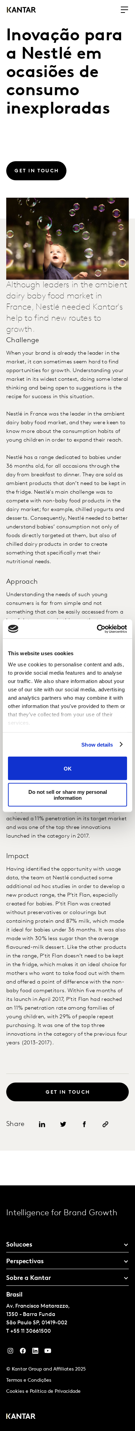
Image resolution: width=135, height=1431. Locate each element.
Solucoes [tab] (19, 1245)
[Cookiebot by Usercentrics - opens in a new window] (97, 628)
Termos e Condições (28, 1380)
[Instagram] (10, 1352)
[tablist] (67, 1308)
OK (68, 768)
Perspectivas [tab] (25, 1262)
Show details (97, 744)
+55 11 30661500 (30, 1331)
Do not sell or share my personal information (67, 794)
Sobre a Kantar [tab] (28, 1278)
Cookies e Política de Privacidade (43, 1391)
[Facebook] (23, 1352)
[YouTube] (35, 1352)
